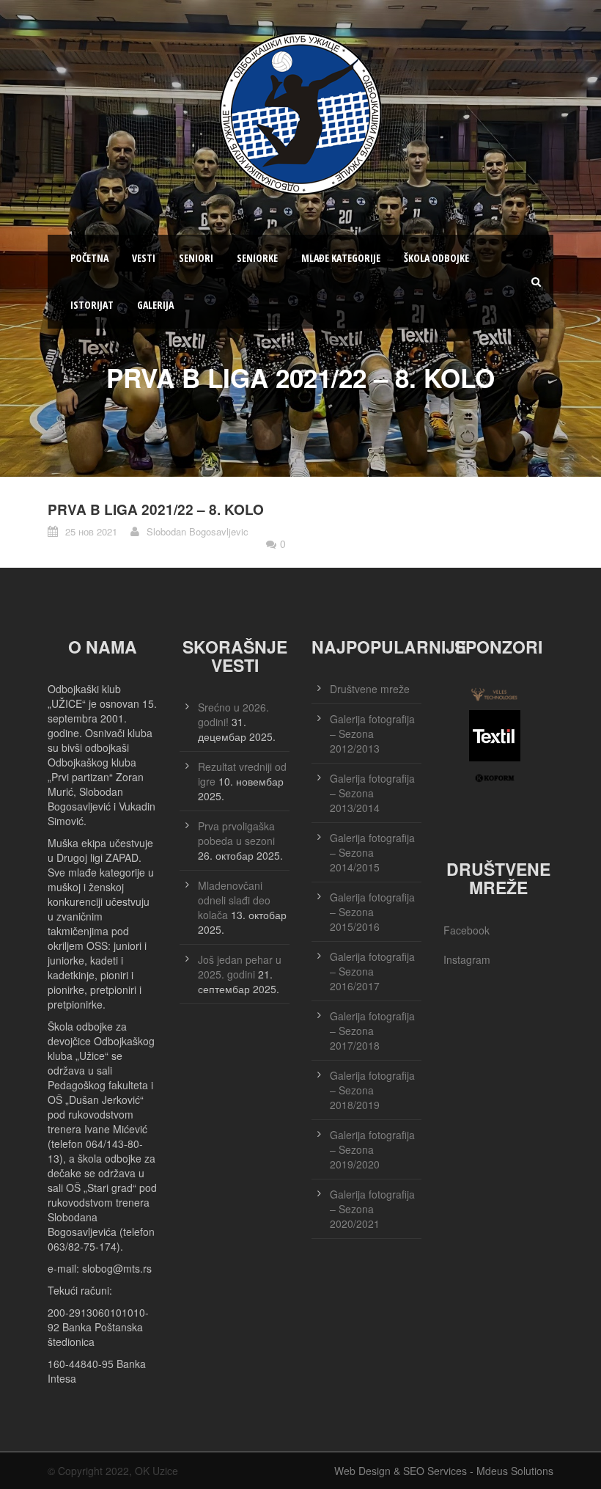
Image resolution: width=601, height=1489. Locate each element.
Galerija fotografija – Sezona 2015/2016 (372, 912)
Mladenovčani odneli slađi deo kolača (234, 900)
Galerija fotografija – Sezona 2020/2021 (372, 1209)
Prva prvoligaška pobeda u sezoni (236, 833)
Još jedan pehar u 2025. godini (239, 966)
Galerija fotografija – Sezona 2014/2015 (372, 852)
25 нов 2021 (91, 531)
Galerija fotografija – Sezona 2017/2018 (372, 1031)
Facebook (466, 930)
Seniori (196, 258)
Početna (89, 258)
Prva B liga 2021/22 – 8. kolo (156, 509)
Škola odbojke (436, 258)
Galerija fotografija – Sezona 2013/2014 (372, 793)
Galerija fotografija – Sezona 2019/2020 (372, 1149)
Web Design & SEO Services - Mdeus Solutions (443, 1470)
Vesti (143, 258)
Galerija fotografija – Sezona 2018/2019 (372, 1090)
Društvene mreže (370, 688)
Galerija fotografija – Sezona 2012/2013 (372, 733)
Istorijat (92, 305)
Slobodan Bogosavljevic (197, 531)
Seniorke (257, 258)
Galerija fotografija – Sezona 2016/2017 (372, 971)
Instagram (466, 959)
